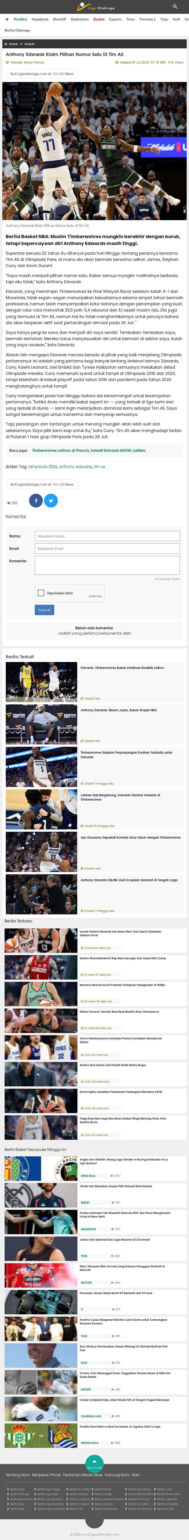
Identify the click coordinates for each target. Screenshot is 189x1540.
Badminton (80, 19)
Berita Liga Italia (48, 1494)
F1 (82, 1309)
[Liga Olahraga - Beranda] (95, 7)
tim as (99, 466)
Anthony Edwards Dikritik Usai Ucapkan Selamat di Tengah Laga (129, 879)
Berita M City (165, 1509)
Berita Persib (103, 1489)
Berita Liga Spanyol (50, 1499)
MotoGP (59, 19)
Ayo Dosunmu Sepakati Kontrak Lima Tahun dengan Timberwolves (131, 837)
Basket (98, 19)
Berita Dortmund (139, 1499)
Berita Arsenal (79, 1494)
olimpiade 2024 (42, 466)
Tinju (164, 19)
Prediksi (20, 19)
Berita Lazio (164, 1489)
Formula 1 (147, 19)
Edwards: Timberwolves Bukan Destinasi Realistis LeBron (122, 667)
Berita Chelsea (79, 1504)
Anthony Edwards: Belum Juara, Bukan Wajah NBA (119, 709)
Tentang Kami (18, 1474)
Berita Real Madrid (140, 1494)
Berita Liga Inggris (49, 1489)
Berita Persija (103, 1494)
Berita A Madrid (167, 1504)
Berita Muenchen (168, 1494)
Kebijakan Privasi (46, 1474)
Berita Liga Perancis (50, 1504)
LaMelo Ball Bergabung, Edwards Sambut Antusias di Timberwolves (120, 797)
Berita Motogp (20, 1494)
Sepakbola (40, 19)
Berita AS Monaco (140, 1509)
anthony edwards (75, 466)
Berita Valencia (167, 1499)
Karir (135, 1474)
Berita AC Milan (138, 1504)
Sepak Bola (88, 1176)
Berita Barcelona (139, 1489)
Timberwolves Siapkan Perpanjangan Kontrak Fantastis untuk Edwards (126, 754)
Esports (115, 19)
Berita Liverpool (80, 1499)
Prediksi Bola (89, 1443)
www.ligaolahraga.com (100, 1534)
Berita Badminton (21, 1499)
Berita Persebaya (106, 1509)
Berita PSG (76, 1509)
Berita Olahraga (17, 30)
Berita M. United (80, 1489)
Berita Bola (17, 1489)
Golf (176, 19)
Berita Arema (103, 1504)
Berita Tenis (17, 1509)
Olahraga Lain (91, 1416)
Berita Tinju (17, 1504)
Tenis (130, 19)
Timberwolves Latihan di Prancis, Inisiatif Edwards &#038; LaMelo (88, 450)
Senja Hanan (34, 62)
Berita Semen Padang (109, 1499)
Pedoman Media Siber (83, 1474)
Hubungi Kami (117, 1474)
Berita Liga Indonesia (51, 1509)
